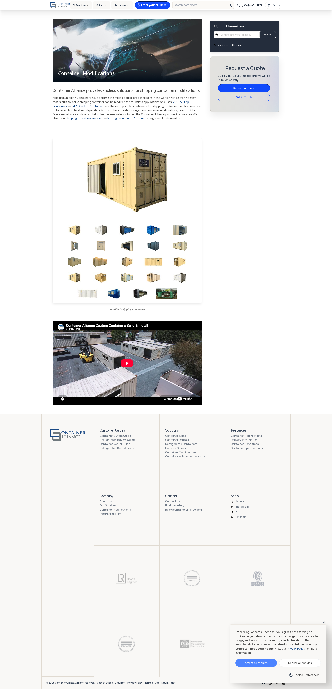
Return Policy (168, 682)
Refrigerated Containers (181, 444)
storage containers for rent (126, 118)
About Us (106, 501)
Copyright (120, 682)
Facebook (242, 501)
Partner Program (110, 513)
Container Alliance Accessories (185, 456)
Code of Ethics (105, 682)
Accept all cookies (256, 663)
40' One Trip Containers (88, 106)
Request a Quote (243, 88)
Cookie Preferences (306, 675)
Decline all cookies (300, 663)
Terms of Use (152, 682)
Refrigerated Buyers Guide (117, 440)
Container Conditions (245, 444)
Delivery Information (244, 440)
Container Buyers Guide (115, 435)
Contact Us (172, 501)
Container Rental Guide (115, 444)
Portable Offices (175, 448)
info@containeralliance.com (183, 509)
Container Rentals (177, 440)
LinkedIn (241, 517)
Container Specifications (247, 448)
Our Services (108, 505)
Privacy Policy (134, 682)
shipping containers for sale (84, 118)
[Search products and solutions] (230, 5)
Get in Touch (244, 97)
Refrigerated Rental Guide (117, 448)
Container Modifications (180, 452)
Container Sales (175, 435)
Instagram (242, 506)
